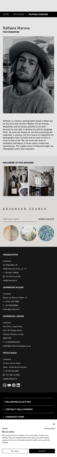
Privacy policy (49, 428)
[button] (5, 428)
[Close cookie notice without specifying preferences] (54, 424)
